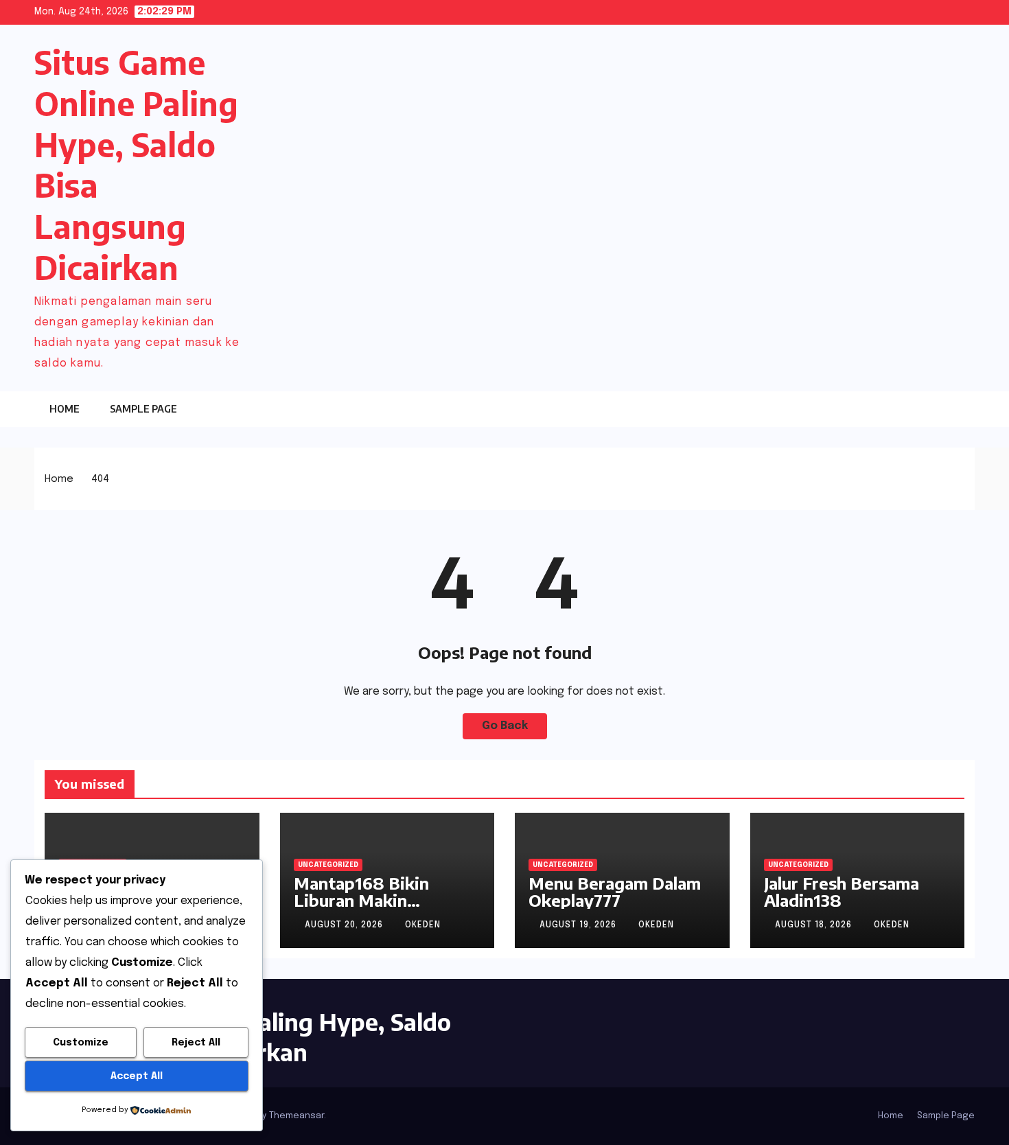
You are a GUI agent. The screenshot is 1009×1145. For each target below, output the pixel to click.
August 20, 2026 (345, 925)
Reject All (196, 1043)
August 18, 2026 (815, 925)
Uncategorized (328, 864)
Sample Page (143, 409)
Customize (80, 1043)
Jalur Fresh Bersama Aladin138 (841, 891)
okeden (423, 925)
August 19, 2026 (579, 925)
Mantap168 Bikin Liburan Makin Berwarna (361, 899)
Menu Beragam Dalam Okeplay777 (615, 891)
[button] (937, 408)
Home (64, 409)
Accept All (137, 1076)
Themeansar (296, 1115)
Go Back (505, 726)
